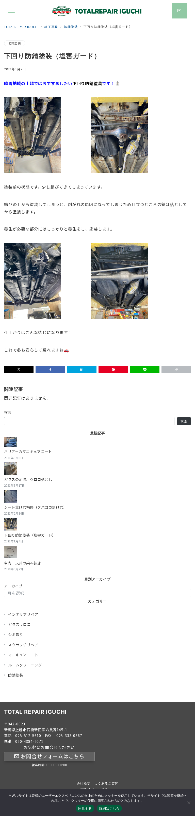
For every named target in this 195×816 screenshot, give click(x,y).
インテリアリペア (23, 614)
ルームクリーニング (25, 664)
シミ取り (15, 634)
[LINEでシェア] (144, 369)
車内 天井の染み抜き (22, 562)
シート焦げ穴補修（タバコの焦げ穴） (35, 507)
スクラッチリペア (23, 644)
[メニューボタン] (11, 10)
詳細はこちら (109, 808)
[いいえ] (188, 802)
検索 (8, 412)
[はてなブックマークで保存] (81, 369)
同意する (85, 808)
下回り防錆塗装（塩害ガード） (30, 535)
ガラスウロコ (19, 624)
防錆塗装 (14, 43)
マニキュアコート (23, 654)
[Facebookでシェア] (50, 369)
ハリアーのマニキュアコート (28, 451)
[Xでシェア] (19, 369)
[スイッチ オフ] (179, 10)
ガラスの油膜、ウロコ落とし (28, 479)
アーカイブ (13, 585)
